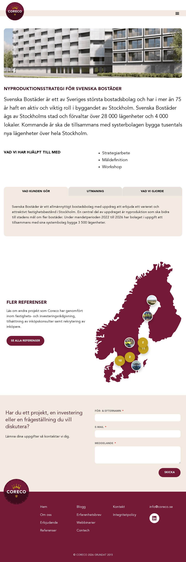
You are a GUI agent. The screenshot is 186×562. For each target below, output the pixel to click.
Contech (83, 530)
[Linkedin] (154, 518)
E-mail (99, 427)
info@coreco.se (161, 507)
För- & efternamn (108, 411)
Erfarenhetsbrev (89, 515)
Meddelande (104, 443)
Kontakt (119, 507)
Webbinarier (86, 522)
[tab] (36, 191)
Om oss (46, 515)
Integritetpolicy (124, 515)
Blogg (81, 507)
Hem (43, 507)
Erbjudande (49, 522)
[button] (177, 13)
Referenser (48, 530)
